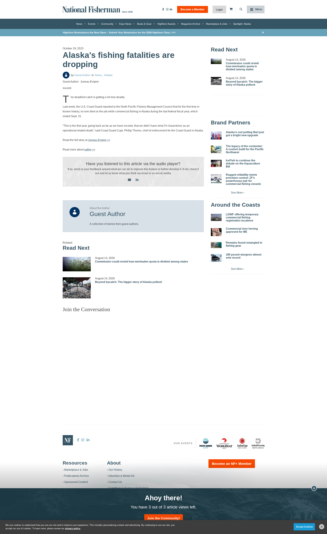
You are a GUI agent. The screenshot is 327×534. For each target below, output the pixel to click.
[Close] (321, 526)
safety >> (89, 149)
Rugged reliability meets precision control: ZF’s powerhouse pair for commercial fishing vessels (243, 179)
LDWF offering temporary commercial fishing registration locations (242, 217)
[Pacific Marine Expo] (205, 443)
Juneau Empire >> (99, 140)
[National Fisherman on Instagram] (167, 9)
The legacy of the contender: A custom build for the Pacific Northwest (245, 149)
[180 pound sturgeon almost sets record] (216, 258)
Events (91, 23)
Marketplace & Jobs (216, 23)
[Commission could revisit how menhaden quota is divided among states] (77, 264)
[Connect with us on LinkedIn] (137, 180)
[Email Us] (129, 180)
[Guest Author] (66, 75)
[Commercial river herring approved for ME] (216, 232)
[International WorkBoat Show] (224, 443)
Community (107, 23)
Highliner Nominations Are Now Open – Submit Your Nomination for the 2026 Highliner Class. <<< (119, 32)
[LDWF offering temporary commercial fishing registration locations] (216, 217)
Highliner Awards (166, 23)
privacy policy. (73, 528)
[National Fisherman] (92, 9)
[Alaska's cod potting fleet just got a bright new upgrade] (216, 136)
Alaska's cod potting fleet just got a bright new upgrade (245, 134)
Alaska (108, 75)
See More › (237, 192)
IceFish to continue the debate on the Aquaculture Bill (243, 163)
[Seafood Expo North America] (242, 443)
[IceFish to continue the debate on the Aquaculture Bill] (216, 163)
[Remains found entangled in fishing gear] (216, 245)
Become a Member (193, 9)
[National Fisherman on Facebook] (163, 9)
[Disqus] (133, 357)
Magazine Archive (190, 23)
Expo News (125, 23)
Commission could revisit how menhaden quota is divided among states (141, 261)
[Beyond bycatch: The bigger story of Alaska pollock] (77, 287)
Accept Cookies (304, 526)
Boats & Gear (144, 23)
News (79, 23)
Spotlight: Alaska (242, 23)
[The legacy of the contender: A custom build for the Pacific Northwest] (216, 149)
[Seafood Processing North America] (258, 443)
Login (219, 9)
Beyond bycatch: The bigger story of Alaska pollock (128, 282)
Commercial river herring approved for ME (242, 230)
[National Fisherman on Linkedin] (171, 9)
